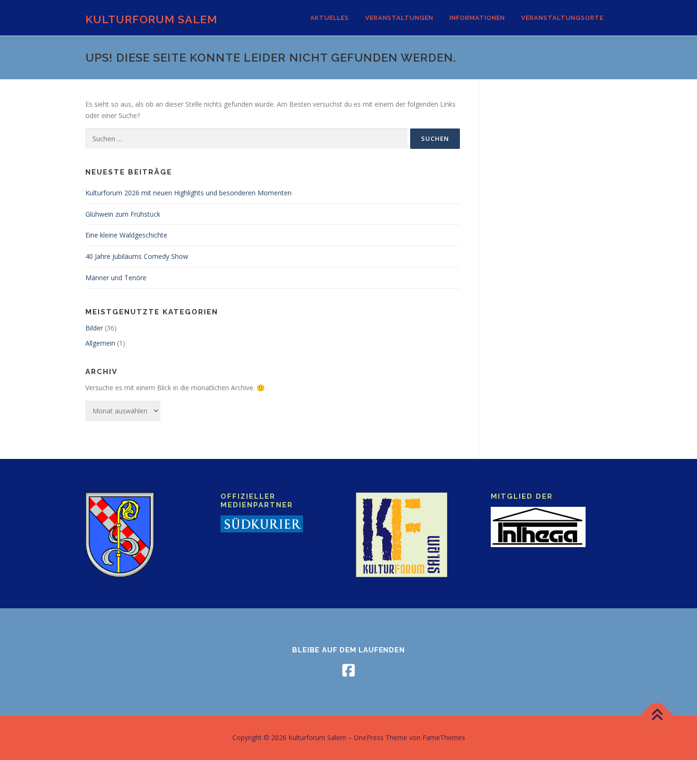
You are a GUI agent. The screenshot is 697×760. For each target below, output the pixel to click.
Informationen (477, 17)
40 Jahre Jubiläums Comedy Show (136, 256)
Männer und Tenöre (116, 277)
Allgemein (100, 343)
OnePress (369, 737)
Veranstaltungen (399, 17)
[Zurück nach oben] (657, 716)
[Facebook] (348, 670)
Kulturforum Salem (151, 19)
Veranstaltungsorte (562, 17)
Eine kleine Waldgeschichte (126, 234)
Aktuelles (329, 17)
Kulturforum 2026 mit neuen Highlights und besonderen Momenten (188, 192)
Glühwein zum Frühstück (122, 214)
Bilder (94, 327)
